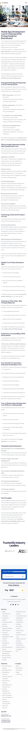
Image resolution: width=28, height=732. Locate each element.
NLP (17, 651)
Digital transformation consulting (6, 614)
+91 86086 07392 (5, 720)
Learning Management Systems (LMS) (6, 691)
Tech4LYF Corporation (7, 519)
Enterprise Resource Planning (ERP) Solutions (7, 628)
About (17, 666)
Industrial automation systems (19, 626)
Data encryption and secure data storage (6, 657)
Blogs (17, 672)
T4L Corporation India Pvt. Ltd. (10, 728)
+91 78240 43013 (5, 722)
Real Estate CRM (6, 670)
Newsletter (19, 670)
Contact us (19, 674)
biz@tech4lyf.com (6, 715)
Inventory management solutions (5, 643)
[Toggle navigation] (26, 2)
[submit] (23, 576)
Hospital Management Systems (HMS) (6, 701)
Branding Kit (19, 668)
